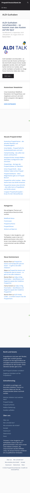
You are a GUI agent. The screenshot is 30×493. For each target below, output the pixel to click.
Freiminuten (8, 221)
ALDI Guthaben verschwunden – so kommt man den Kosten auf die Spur (14, 26)
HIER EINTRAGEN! (10, 104)
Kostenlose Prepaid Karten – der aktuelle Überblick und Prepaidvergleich (14, 143)
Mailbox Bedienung (9, 407)
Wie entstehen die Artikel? (11, 425)
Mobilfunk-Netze (9, 218)
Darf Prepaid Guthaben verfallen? (13, 371)
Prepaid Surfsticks (9, 224)
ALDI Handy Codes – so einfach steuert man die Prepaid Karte (15, 296)
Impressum (6, 431)
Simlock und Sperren (10, 229)
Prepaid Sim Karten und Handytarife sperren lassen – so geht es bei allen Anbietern (14, 272)
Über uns (6, 420)
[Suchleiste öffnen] (28, 2)
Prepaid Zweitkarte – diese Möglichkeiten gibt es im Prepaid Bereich (14, 176)
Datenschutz (7, 433)
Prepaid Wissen (9, 226)
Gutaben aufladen (8, 410)
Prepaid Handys (8, 402)
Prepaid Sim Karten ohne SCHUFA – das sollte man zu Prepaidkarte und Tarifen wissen (14, 187)
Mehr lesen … (8, 76)
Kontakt (5, 428)
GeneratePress (15, 469)
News (5, 436)
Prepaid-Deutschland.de (11, 3)
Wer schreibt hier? (9, 423)
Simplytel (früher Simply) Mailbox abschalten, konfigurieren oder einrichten (14, 159)
